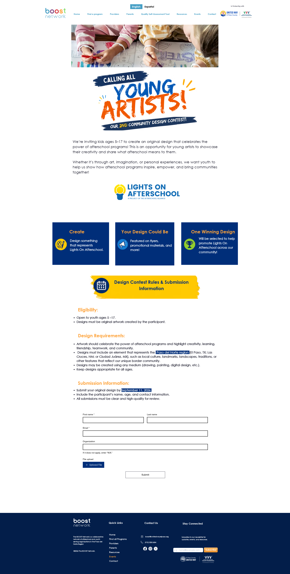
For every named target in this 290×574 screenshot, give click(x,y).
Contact (113, 560)
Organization (89, 441)
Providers (113, 543)
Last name (152, 414)
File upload (88, 459)
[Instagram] (150, 549)
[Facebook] (145, 549)
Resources (114, 552)
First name (88, 414)
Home (112, 534)
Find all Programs (117, 539)
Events (112, 556)
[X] (156, 549)
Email (86, 428)
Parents (113, 547)
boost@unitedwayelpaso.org (157, 536)
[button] (95, 14)
